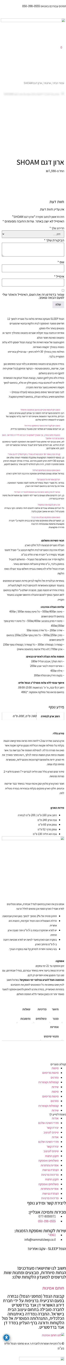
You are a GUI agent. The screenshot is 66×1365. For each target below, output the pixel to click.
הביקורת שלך (54, 240)
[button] (33, 409)
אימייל (59, 276)
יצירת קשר (53, 1128)
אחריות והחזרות (50, 1165)
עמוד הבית (58, 83)
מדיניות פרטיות (50, 1175)
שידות (55, 1087)
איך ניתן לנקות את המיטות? (49, 504)
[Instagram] (51, 1255)
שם (61, 262)
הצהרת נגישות (50, 1170)
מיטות (55, 1068)
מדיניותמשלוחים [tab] (41, 1014)
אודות (55, 1118)
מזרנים (55, 1077)
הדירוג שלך (57, 228)
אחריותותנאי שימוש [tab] (51, 1031)
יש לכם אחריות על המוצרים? (48, 479)
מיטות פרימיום (50, 1073)
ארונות (47, 83)
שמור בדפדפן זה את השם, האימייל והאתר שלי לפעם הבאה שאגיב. (33, 296)
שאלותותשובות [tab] (25, 1014)
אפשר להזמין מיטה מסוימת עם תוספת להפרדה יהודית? (37, 492)
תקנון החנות (52, 1156)
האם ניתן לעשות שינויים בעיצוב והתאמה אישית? (40, 409)
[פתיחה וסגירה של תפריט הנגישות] (6, 1337)
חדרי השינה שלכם (48, 1123)
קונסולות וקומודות (48, 1082)
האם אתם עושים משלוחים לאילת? (46, 470)
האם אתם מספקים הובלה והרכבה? (45, 517)
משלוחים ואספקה (48, 1160)
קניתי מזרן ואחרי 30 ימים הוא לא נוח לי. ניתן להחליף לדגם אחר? (34, 454)
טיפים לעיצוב (51, 1132)
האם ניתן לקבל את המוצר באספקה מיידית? (42, 425)
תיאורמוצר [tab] (55, 1014)
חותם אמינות (53, 1288)
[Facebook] (61, 1255)
